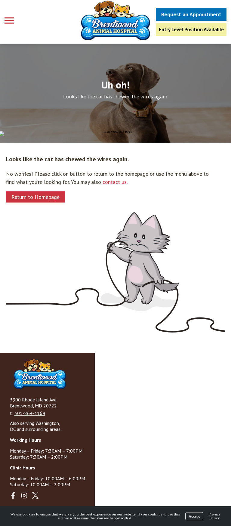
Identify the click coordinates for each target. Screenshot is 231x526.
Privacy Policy (214, 516)
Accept (194, 516)
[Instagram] (24, 495)
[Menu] (10, 20)
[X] (35, 495)
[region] (115, 93)
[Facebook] (13, 495)
